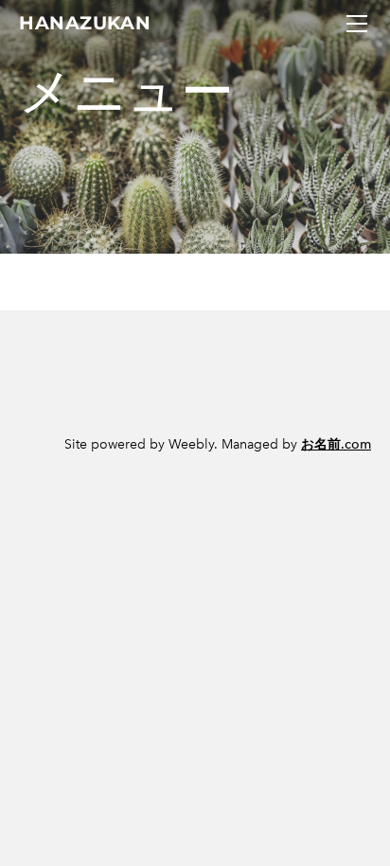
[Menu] (357, 23)
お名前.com (336, 444)
